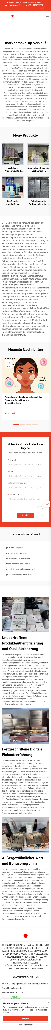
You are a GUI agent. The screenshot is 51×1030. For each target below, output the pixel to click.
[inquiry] (47, 504)
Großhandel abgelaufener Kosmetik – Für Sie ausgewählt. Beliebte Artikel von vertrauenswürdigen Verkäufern (13, 203)
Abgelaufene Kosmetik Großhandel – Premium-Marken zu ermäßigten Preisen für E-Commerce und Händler (38, 170)
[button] (16, 424)
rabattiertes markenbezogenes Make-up (22, 569)
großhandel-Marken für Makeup (19, 575)
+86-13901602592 (35, 5)
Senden (25, 515)
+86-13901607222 (14, 992)
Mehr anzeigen (11, 413)
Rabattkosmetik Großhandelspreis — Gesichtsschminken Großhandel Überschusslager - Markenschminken (38, 203)
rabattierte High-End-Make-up (18, 558)
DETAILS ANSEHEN (13, 154)
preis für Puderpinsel (14, 548)
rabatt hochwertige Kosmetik (18, 564)
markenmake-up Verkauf (16, 553)
